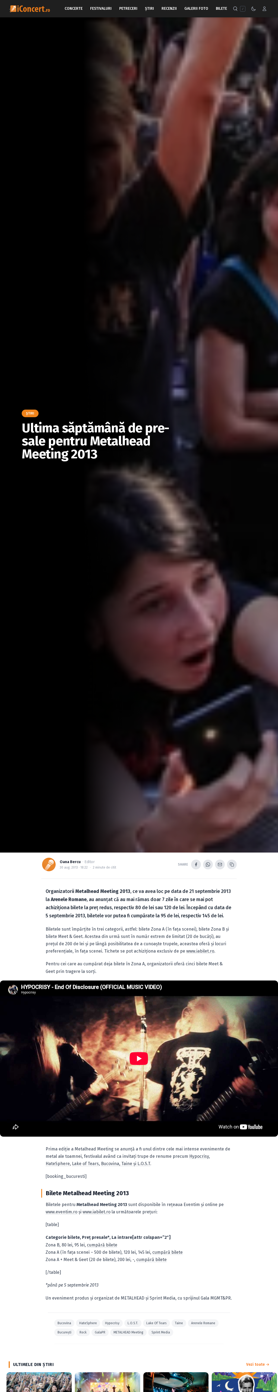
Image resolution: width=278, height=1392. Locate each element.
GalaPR (100, 1332)
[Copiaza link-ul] (232, 864)
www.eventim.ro (61, 1211)
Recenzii (169, 8)
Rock (83, 1332)
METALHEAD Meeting (128, 1332)
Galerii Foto (196, 8)
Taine (179, 1323)
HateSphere (58, 1163)
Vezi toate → (257, 1364)
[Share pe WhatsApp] (208, 864)
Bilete (221, 8)
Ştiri (149, 8)
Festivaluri (101, 8)
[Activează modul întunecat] (253, 9)
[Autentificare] (264, 9)
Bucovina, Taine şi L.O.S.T (125, 1163)
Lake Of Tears (156, 1323)
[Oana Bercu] (48, 864)
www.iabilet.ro (200, 951)
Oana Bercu (70, 862)
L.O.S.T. (133, 1323)
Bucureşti (64, 1332)
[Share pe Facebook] (196, 864)
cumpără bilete (102, 1245)
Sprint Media (160, 1332)
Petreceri (128, 8)
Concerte (74, 8)
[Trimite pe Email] (220, 864)
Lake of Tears (85, 1163)
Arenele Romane (203, 1323)
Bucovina (64, 1323)
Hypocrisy (199, 1156)
